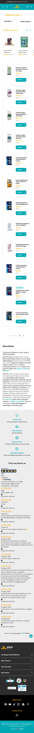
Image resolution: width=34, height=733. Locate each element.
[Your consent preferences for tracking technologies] (31, 730)
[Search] (7, 7)
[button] (27, 30)
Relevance (7, 21)
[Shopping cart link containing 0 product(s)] (27, 7)
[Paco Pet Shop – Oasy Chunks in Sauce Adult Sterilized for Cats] (24, 42)
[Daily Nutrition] (4, 15)
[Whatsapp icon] (31, 636)
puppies (19, 369)
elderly (7, 371)
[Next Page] (23, 336)
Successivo (14, 486)
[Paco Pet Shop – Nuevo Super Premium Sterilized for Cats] (9, 42)
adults (26, 369)
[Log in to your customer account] (31, 7)
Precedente (5, 486)
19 (19, 336)
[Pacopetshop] (5, 704)
